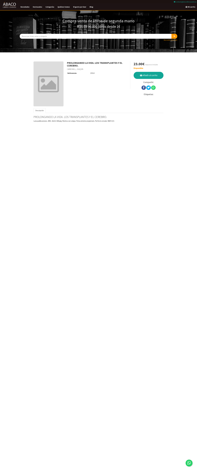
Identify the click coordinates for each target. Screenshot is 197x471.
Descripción (39, 110)
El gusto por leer (79, 7)
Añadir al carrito (149, 75)
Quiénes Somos (64, 7)
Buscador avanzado (170, 40)
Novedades (25, 7)
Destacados (37, 7)
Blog (91, 7)
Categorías (49, 7)
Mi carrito (191, 7)
